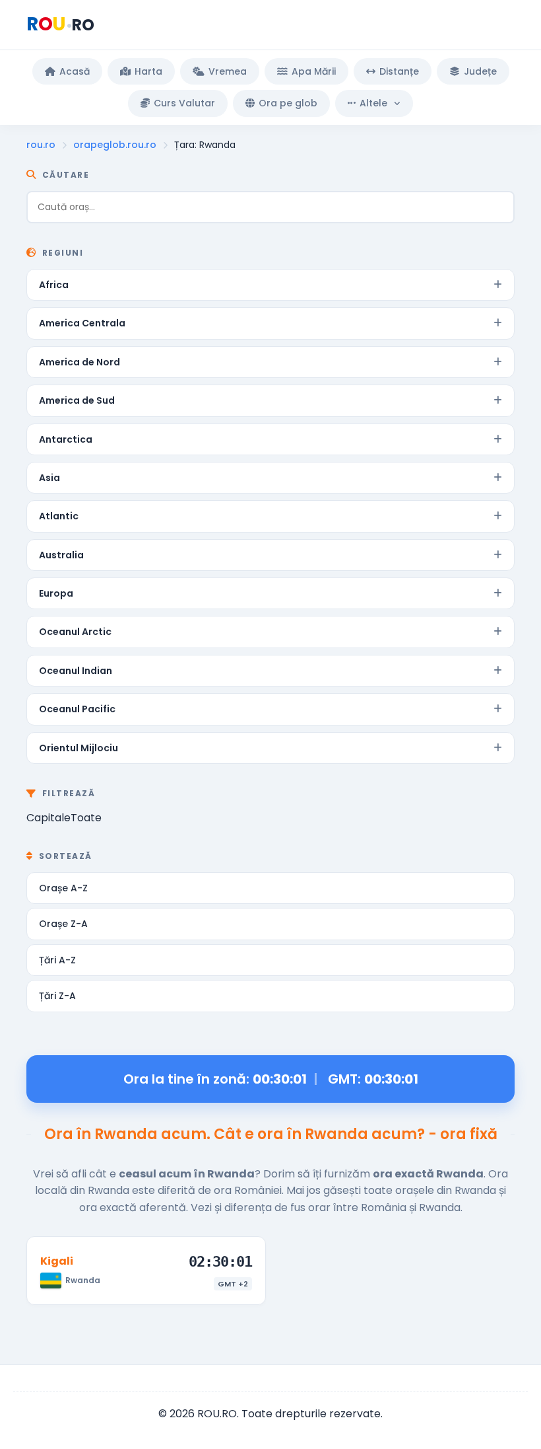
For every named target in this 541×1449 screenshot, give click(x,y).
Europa (56, 593)
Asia (49, 477)
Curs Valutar (184, 103)
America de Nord (79, 362)
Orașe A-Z (63, 888)
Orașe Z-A (63, 923)
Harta (148, 71)
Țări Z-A (57, 995)
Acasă (74, 71)
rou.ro (40, 144)
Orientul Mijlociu (78, 748)
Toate (86, 817)
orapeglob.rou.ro (114, 144)
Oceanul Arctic (75, 631)
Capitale (48, 817)
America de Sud (77, 400)
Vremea (227, 71)
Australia (61, 555)
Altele (373, 103)
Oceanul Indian (75, 670)
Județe (480, 71)
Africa (54, 284)
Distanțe (399, 71)
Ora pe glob (288, 103)
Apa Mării (314, 71)
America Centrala (82, 323)
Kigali (56, 1261)
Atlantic (59, 516)
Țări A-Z (57, 960)
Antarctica (65, 439)
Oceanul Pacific (77, 709)
